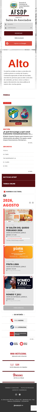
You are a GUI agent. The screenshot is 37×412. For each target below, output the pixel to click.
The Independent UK (9, 158)
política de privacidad (27, 388)
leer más (30, 142)
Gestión (6, 129)
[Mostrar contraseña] (31, 28)
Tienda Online (9, 184)
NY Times (6, 154)
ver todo (30, 171)
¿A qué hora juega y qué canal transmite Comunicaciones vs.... (18, 133)
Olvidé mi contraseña (19, 38)
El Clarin (6, 162)
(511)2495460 (17, 401)
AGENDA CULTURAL (14, 191)
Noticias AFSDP (10, 177)
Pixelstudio (18, 405)
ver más (31, 339)
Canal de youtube (23, 344)
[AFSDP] (18, 8)
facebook (14, 344)
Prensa (6, 95)
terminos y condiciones (12, 388)
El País (5, 166)
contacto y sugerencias (19, 390)
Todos (5, 150)
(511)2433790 (25, 401)
